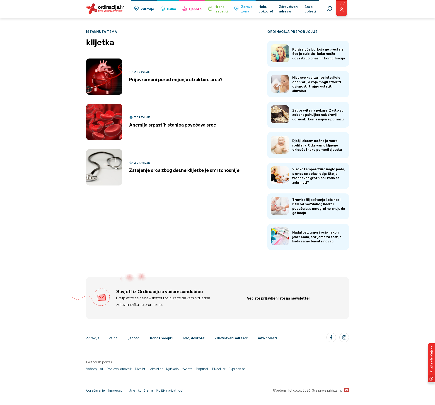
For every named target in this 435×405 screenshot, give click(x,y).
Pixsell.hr (218, 369)
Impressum (117, 390)
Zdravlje (147, 9)
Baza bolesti (267, 338)
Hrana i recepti (160, 338)
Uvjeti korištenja (141, 390)
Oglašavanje (95, 390)
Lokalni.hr (156, 369)
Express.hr (237, 369)
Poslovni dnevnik (119, 369)
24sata (187, 369)
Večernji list (94, 369)
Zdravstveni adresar (231, 338)
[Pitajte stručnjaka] (431, 362)
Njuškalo (172, 369)
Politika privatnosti (170, 390)
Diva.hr (140, 369)
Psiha (171, 9)
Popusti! (202, 369)
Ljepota (195, 9)
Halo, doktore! (193, 338)
